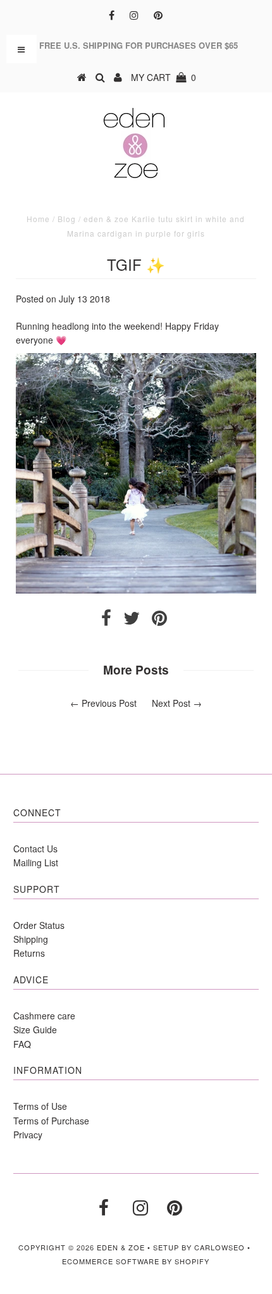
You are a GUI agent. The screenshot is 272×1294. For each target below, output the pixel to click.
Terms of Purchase (51, 1120)
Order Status (39, 925)
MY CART (163, 77)
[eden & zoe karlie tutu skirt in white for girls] (136, 589)
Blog (67, 218)
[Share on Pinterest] (159, 620)
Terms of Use (40, 1106)
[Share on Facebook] (106, 620)
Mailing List (35, 862)
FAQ (22, 1044)
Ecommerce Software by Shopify (135, 1261)
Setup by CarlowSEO (199, 1247)
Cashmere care (44, 1015)
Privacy (27, 1134)
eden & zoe (121, 1247)
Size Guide (35, 1029)
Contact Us (35, 848)
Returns (29, 953)
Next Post (171, 703)
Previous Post (109, 703)
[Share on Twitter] (131, 620)
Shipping (30, 939)
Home (38, 218)
